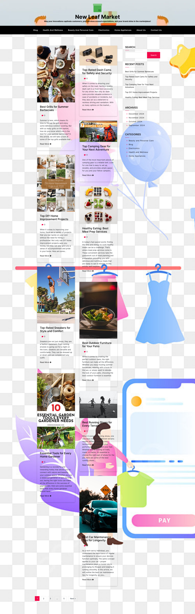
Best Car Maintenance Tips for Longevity (96, 538)
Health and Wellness (53, 30)
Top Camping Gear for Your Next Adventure (96, 148)
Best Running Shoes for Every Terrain (97, 424)
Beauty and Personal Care (80, 30)
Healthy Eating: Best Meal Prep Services (95, 230)
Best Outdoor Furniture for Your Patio (96, 344)
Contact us (156, 30)
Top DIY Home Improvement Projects (54, 217)
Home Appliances (123, 30)
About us (141, 30)
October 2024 (135, 121)
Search (130, 47)
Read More (45, 144)
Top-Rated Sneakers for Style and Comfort (55, 329)
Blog (35, 30)
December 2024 (136, 114)
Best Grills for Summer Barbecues (54, 108)
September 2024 (137, 125)
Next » (73, 598)
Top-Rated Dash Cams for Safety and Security (97, 71)
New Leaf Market (97, 16)
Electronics (104, 30)
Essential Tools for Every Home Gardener (55, 455)
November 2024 (136, 118)
